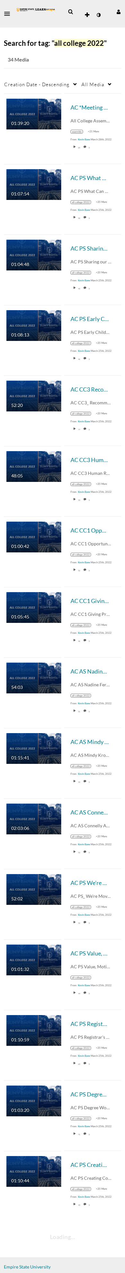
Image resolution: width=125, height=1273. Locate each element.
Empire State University (27, 1266)
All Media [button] (92, 84)
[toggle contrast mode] (98, 15)
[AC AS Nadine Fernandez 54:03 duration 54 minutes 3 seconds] (33, 677)
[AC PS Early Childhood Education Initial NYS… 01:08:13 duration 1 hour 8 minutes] (33, 324)
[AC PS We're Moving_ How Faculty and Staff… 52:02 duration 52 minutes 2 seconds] (33, 888)
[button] (9, 13)
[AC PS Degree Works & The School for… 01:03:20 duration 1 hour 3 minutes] (33, 1100)
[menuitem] (70, 12)
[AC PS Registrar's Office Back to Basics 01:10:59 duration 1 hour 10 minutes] (33, 1029)
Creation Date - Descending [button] (37, 84)
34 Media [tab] (18, 59)
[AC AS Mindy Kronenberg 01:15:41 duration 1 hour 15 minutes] (33, 747)
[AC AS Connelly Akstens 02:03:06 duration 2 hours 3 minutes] (33, 818)
